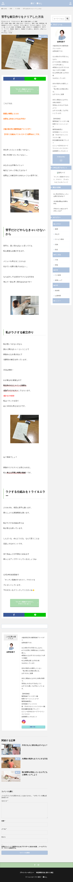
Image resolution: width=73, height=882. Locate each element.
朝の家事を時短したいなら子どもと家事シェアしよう (35, 773)
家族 (18, 758)
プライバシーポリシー (27, 872)
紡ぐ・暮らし (36, 3)
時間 (56, 285)
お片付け (17, 745)
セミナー (58, 301)
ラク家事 (17, 8)
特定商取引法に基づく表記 (44, 872)
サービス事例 (59, 239)
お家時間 (58, 295)
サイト (3, 837)
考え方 (57, 234)
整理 (56, 229)
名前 (3, 821)
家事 (11, 8)
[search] (67, 19)
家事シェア (31, 21)
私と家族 (58, 254)
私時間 (57, 290)
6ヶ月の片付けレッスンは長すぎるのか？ (61, 195)
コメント (4, 801)
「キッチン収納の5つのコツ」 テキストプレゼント (24, 90)
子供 (56, 260)
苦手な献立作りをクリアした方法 (32, 8)
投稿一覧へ (33, 726)
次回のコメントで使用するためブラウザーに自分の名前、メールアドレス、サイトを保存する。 (24, 847)
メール (4, 829)
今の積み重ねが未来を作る (61, 202)
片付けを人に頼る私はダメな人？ (35, 745)
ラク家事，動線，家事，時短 (11, 23)
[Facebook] (14, 79)
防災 (56, 249)
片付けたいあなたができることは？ (61, 210)
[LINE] (35, 79)
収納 (56, 244)
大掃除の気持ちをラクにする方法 (35, 759)
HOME (5, 8)
